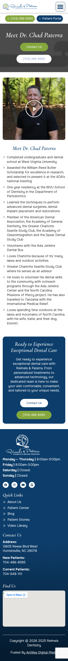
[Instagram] (14, 485)
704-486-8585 (14, 562)
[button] (60, 7)
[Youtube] (23, 485)
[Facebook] (6, 485)
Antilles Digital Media (42, 652)
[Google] (32, 485)
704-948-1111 (12, 574)
